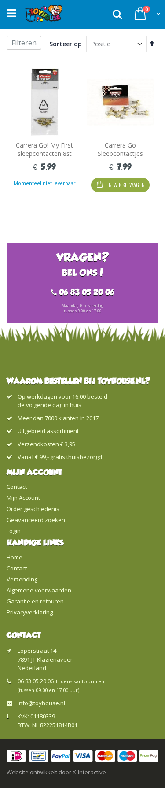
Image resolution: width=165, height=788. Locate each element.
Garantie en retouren (35, 601)
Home (14, 557)
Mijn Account (23, 498)
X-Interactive (89, 772)
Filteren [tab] (24, 43)
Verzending (22, 579)
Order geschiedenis (33, 509)
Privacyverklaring (30, 612)
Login (14, 531)
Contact (17, 487)
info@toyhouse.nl (41, 703)
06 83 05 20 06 (36, 681)
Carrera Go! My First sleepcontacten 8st (44, 149)
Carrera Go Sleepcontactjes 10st (120, 153)
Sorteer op (65, 44)
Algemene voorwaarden (39, 590)
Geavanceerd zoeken (36, 520)
